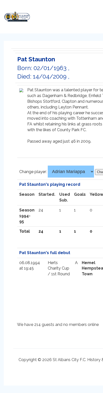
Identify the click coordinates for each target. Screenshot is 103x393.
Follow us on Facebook (79, 15)
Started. (46, 194)
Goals (80, 194)
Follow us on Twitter (69, 15)
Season (26, 194)
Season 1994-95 (26, 216)
